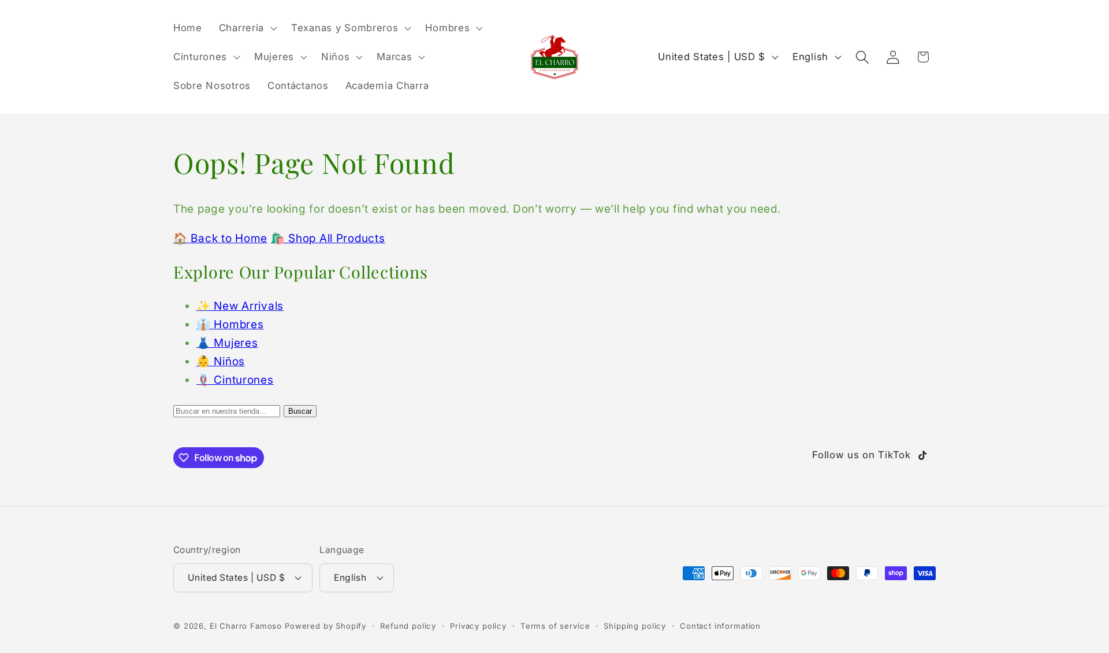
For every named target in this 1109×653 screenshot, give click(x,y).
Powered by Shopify (325, 625)
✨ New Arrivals (240, 306)
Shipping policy (635, 625)
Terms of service (555, 625)
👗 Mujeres (227, 343)
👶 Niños (220, 361)
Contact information (720, 625)
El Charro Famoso (246, 625)
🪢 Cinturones (235, 380)
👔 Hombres (229, 324)
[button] (246, 28)
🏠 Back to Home (220, 238)
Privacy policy (478, 625)
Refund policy (408, 625)
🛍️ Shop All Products (328, 238)
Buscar (300, 411)
